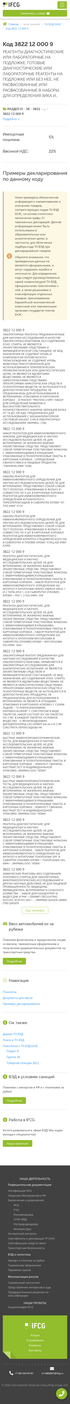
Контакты (35, 1350)
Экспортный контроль (22, 1233)
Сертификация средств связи (27, 1243)
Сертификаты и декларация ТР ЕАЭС (31, 1238)
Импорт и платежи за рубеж (26, 1260)
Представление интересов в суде (29, 1287)
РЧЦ (16, 1210)
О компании (35, 1340)
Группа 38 (13, 1057)
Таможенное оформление (24, 1265)
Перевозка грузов (19, 1270)
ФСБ (16, 1205)
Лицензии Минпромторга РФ (27, 1195)
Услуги (35, 1335)
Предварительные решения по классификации (28, 1294)
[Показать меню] (62, 5)
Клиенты (35, 1345)
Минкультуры (22, 1229)
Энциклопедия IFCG (20, 1307)
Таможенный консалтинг (24, 1282)
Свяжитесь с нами (33, 13)
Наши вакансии (17, 1143)
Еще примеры (35, 910)
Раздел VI (13, 1051)
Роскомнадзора (23, 1214)
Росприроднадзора (26, 1224)
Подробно (10, 119)
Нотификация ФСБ (20, 1190)
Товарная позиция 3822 (23, 1063)
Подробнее (14, 961)
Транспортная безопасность (26, 1248)
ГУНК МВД (20, 1219)
